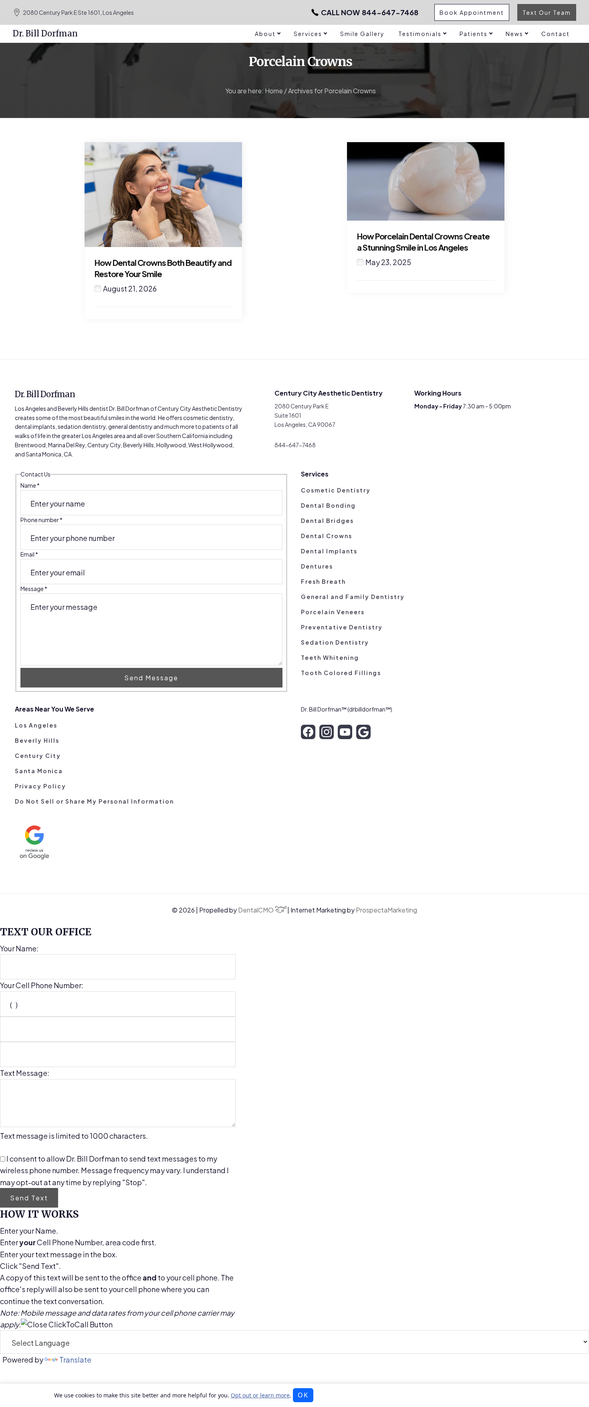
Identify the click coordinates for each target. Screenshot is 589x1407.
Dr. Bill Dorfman (45, 33)
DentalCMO (256, 910)
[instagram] (326, 732)
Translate (75, 1359)
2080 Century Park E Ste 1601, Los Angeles (78, 12)
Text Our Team (546, 12)
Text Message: (24, 1072)
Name (30, 485)
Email (29, 554)
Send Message (151, 677)
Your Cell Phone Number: (41, 985)
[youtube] (345, 732)
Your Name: (19, 948)
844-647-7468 (369, 12)
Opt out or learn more (260, 1395)
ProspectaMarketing (386, 910)
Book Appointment (472, 12)
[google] (363, 732)
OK (303, 1395)
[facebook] (308, 732)
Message (33, 588)
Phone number (41, 519)
